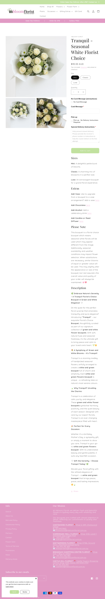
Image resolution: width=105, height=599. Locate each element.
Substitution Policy (13, 525)
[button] (60, 6)
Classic (85, 78)
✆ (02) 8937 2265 (61, 537)
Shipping (84, 67)
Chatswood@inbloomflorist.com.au (71, 530)
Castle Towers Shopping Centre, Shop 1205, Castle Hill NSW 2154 (75, 562)
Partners (9, 533)
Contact (9, 537)
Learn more (10, 586)
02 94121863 (60, 528)
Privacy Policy (11, 529)
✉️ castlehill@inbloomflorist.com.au (69, 566)
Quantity (74, 87)
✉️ (54, 530)
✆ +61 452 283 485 (61, 555)
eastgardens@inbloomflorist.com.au (72, 548)
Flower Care (10, 542)
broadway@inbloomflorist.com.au (71, 557)
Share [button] (76, 491)
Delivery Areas (11, 559)
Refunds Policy (11, 520)
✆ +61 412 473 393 (60, 564)
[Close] (36, 579)
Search (8, 512)
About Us (9, 516)
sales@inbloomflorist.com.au (69, 539)
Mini (75, 78)
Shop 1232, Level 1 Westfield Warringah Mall (75, 535)
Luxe (75, 83)
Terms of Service (12, 546)
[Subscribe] (43, 578)
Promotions (10, 550)
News (8, 555)
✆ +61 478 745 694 (61, 546)
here (97, 200)
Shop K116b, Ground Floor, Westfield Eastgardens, (74, 544)
